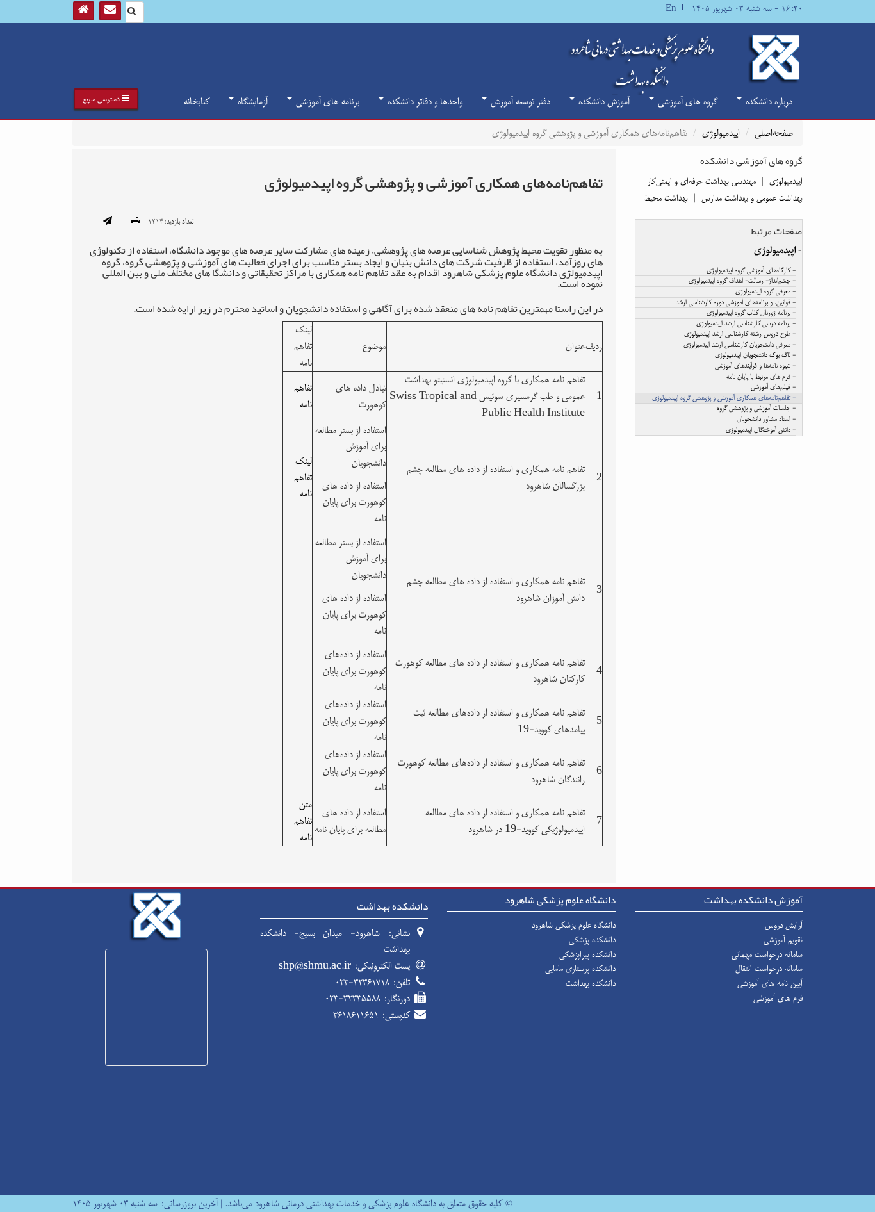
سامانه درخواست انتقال (769, 969)
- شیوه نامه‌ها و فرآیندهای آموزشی (755, 366)
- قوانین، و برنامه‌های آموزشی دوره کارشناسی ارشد (736, 303)
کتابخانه (196, 102)
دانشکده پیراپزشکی (587, 954)
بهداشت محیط (666, 198)
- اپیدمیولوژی (778, 250)
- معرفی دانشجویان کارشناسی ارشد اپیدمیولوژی (739, 345)
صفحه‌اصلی (774, 133)
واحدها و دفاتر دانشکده (423, 102)
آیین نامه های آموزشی (770, 983)
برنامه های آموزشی (326, 102)
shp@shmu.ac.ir (315, 966)
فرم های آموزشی (778, 998)
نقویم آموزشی (783, 940)
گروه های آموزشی (686, 102)
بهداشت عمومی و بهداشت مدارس (752, 198)
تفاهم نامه (303, 396)
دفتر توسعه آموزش (519, 102)
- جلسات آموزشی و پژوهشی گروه (756, 409)
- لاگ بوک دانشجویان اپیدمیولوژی (755, 355)
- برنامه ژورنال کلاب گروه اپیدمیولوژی (751, 313)
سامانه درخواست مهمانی (767, 954)
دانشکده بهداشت (591, 983)
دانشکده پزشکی (592, 940)
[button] (106, 98)
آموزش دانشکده (603, 102)
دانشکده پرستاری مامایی (580, 969)
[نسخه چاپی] (135, 222)
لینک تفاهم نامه (303, 477)
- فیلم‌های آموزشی (773, 387)
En (671, 8)
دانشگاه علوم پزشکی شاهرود (574, 925)
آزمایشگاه (251, 102)
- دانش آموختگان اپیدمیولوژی (761, 430)
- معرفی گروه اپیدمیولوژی (765, 292)
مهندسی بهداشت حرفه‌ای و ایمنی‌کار (702, 181)
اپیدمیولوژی (721, 133)
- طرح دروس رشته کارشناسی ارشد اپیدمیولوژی (740, 334)
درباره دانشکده (767, 102)
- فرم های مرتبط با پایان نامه (761, 377)
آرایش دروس (784, 925)
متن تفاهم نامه (303, 820)
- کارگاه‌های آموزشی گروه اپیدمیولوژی (751, 271)
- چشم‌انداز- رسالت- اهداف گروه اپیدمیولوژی (742, 281)
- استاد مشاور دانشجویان (766, 419)
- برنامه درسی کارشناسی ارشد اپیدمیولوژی (746, 324)
